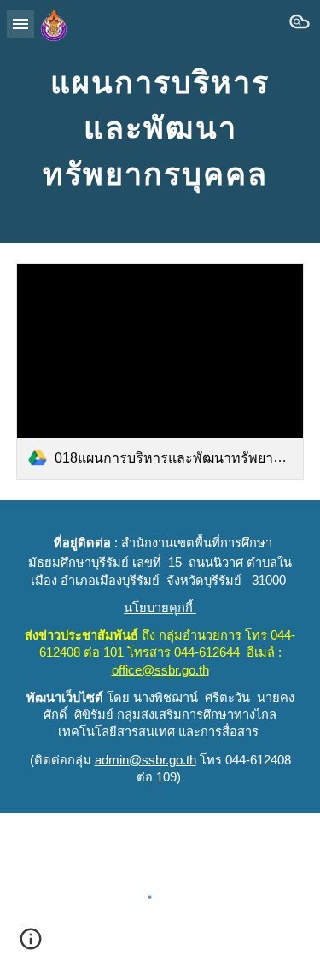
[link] (160, 371)
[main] (160, 121)
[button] (20, 23)
